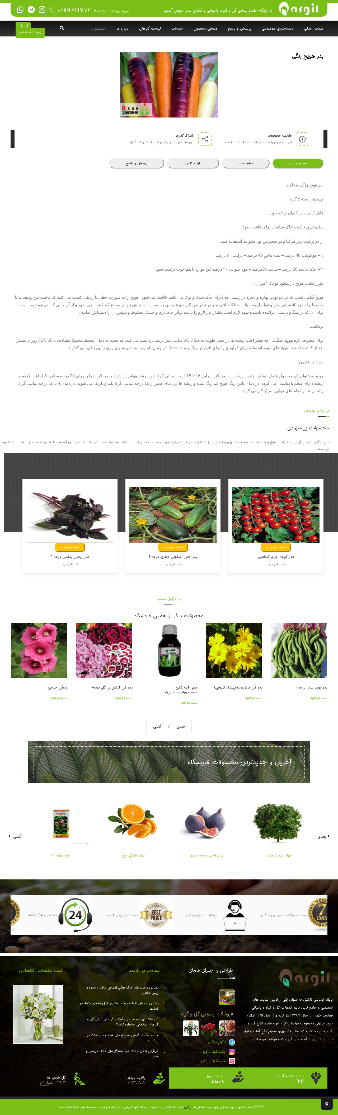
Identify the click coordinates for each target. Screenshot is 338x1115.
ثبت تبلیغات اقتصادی (40, 970)
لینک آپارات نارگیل (214, 1061)
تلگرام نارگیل (217, 1042)
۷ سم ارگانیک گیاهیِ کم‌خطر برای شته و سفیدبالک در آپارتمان (122, 1038)
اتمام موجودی (70, 547)
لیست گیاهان (150, 28)
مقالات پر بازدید (144, 970)
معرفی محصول (205, 28)
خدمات (177, 28)
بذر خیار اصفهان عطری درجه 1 (70, 556)
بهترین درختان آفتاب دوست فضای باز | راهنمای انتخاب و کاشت (118, 1006)
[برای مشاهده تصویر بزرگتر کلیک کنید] (169, 85)
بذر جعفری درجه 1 (276, 556)
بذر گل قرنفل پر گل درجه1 (47, 687)
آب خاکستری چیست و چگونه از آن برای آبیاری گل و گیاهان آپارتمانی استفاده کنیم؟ (122, 1022)
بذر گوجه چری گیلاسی (173, 556)
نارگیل (188, 1106)
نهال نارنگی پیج (133, 855)
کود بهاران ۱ (60, 855)
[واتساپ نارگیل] (20, 10)
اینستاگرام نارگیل (214, 1052)
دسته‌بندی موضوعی (277, 28)
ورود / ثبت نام (30, 32)
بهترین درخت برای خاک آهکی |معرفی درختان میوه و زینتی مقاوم (122, 990)
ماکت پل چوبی (315, 687)
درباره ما (122, 28)
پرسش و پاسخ (239, 28)
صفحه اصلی (313, 28)
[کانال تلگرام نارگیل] (31, 10)
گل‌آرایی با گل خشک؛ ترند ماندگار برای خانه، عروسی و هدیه (122, 1053)
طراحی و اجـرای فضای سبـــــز (212, 974)
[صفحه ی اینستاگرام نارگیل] (42, 10)
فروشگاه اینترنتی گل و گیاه (207, 1014)
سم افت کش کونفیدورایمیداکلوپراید (115, 690)
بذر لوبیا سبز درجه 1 (246, 687)
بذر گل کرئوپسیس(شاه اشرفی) (173, 687)
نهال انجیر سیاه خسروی (205, 855)
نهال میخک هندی (278, 855)
